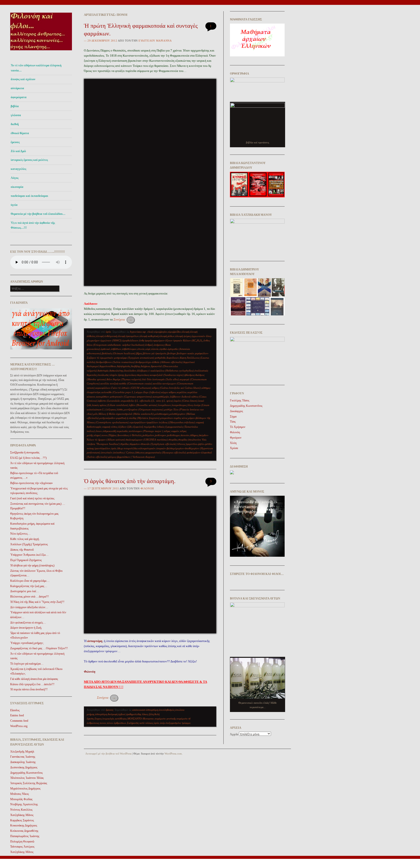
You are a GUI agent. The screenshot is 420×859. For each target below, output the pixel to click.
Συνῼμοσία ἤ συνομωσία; (25, 452)
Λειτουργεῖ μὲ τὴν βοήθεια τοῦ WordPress (108, 753)
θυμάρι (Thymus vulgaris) (127, 379)
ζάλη (151, 714)
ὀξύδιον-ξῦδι (125, 426)
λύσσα (120, 409)
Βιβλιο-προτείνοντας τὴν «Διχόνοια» (31, 483)
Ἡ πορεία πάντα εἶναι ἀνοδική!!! (29, 689)
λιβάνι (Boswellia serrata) (143, 405)
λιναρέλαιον (164, 405)
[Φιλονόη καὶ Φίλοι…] (41, 51)
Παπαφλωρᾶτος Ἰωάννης (24, 836)
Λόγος (14, 178)
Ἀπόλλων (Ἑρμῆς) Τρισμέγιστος (29, 544)
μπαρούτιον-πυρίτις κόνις (173, 417)
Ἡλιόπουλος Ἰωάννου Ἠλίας (27, 778)
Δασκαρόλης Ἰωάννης (23, 762)
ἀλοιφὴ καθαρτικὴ (149, 336)
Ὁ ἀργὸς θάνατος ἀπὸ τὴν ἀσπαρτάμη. (129, 481)
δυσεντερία (103, 370)
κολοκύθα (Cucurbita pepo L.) (118, 392)
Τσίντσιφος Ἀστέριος (22, 846)
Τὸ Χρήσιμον (237, 427)
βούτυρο (171, 353)
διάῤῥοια (145, 366)
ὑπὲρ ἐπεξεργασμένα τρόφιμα (175, 722)
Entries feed (17, 715)
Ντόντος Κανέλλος (21, 809)
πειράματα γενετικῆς (165, 718)
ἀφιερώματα (18, 97)
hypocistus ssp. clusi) (141, 331)
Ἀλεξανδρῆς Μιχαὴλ (22, 751)
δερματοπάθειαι (107, 366)
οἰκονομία (17, 187)
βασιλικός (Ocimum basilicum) (118, 353)
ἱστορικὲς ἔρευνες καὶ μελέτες (29, 160)
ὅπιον (99, 431)
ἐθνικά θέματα (20, 133)
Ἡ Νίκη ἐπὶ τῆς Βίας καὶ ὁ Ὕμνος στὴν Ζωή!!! (37, 602)
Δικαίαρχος (236, 411)
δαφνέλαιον (172, 357)
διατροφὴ (112, 714)
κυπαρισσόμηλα (161, 396)
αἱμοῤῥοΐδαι (174, 331)
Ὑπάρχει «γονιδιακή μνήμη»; (27, 643)
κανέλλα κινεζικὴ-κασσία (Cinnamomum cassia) (126, 383)
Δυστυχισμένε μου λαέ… (24, 591)
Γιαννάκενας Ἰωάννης (22, 756)
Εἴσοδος (15, 710)
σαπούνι (185, 435)
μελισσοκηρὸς (161, 413)
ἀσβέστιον (116, 348)
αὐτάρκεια (17, 88)
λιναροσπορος (179, 405)
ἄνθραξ (149, 344)
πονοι (104, 435)
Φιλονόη (147, 488)
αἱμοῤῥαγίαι (160, 331)
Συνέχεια (123, 319)
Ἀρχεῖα (234, 734)
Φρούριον (235, 437)
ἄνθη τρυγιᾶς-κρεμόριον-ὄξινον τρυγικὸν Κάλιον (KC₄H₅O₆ (171, 340)
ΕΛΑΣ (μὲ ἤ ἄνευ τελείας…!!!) (28, 458)
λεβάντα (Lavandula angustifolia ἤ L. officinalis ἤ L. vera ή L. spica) (135, 400)
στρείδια (124, 444)
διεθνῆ (15, 124)
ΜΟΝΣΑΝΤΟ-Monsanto (140, 718)
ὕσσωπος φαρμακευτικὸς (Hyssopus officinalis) (160, 452)
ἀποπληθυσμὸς (167, 709)
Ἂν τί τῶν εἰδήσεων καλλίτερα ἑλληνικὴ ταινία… (36, 68)
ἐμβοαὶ (121, 714)
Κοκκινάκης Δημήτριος (23, 825)
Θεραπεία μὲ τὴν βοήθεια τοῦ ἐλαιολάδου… (38, 214)
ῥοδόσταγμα (173, 435)
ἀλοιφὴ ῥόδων (167, 336)
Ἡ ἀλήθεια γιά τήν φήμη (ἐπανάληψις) (32, 565)
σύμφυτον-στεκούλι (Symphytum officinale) (153, 444)
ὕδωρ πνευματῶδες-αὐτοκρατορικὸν (136, 448)
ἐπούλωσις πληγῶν (107, 374)
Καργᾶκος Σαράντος (22, 820)
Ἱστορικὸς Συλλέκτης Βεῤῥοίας (28, 783)
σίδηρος (194, 435)
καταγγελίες (18, 169)
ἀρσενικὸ (105, 348)
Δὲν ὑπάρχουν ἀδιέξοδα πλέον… (29, 607)
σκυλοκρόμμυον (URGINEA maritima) (147, 439)
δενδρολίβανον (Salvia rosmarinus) (115, 362)
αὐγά (147, 348)
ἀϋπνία (155, 348)
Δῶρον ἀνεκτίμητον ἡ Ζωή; (26, 627)
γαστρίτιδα (160, 357)
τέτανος (181, 444)
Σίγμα (233, 416)
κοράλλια (182, 392)
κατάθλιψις (121, 718)
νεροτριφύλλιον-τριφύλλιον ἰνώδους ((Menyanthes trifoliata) (162, 422)
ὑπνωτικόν (106, 452)
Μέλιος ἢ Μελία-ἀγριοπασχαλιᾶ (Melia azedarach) (126, 413)
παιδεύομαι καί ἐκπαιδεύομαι (29, 196)
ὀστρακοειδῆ (109, 431)
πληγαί (97, 435)
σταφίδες (172, 439)
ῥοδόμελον (148, 435)
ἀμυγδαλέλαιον (130, 340)
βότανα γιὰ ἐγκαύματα (154, 353)
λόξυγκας (111, 409)
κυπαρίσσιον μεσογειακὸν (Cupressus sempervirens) (124, 396)
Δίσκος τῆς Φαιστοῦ (22, 549)
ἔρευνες (15, 142)
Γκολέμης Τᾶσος (239, 400)
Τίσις (233, 421)
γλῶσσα (16, 115)
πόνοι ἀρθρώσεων (116, 722)
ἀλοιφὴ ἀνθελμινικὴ (106, 336)
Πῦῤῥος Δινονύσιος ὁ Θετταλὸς (125, 435)
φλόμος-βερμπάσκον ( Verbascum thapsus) (131, 456)
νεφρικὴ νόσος (109, 426)
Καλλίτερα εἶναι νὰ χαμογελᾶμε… (30, 580)
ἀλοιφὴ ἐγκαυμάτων (128, 336)
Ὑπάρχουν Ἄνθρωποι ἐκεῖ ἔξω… (29, 554)
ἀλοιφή (185, 331)
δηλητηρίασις (123, 366)
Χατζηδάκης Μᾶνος (22, 815)
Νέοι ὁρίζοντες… (20, 533)
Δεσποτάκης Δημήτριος (23, 767)
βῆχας (139, 353)
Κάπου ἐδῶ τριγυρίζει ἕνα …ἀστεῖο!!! (32, 684)
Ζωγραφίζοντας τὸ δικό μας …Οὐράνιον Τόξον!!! (39, 648)
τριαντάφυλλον (102, 448)
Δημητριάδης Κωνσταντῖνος (26, 772)
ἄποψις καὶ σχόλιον (23, 79)
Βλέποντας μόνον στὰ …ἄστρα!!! (29, 596)
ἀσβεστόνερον (129, 348)
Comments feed (19, 720)
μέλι (95, 413)
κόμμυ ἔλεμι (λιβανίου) (148, 392)
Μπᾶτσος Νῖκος (19, 794)
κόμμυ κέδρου (168, 392)
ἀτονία (141, 348)
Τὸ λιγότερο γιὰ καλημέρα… (27, 663)
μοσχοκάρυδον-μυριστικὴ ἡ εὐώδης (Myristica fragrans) (129, 417)
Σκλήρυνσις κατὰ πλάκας (140, 722)
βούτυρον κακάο (185, 353)
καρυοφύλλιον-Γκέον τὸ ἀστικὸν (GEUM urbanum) (123, 387)
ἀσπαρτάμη (101, 714)
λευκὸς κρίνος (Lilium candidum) (110, 405)
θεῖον (109, 379)
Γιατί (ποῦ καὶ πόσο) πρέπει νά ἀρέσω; (32, 498)
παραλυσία (122, 431)
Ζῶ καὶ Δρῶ (18, 151)
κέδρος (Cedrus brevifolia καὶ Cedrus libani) (176, 387)
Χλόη (233, 443)
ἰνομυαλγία (108, 718)
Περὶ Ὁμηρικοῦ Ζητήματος (26, 560)
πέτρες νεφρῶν (171, 431)
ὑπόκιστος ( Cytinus (123, 452)
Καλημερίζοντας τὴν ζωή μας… (28, 586)
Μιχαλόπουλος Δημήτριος (25, 788)
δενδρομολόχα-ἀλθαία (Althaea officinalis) (159, 362)
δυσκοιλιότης (116, 370)
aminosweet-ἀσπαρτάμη (145, 709)
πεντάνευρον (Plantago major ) (146, 431)
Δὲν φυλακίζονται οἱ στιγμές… (28, 622)
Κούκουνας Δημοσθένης (24, 831)
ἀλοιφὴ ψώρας (183, 336)
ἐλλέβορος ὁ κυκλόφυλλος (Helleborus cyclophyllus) (165, 370)
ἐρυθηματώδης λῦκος (137, 714)
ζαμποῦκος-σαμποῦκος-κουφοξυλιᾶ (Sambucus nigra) (154, 374)
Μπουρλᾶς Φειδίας (21, 799)
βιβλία (15, 106)
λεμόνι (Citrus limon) (185, 400)
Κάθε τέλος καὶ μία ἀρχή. (25, 539)
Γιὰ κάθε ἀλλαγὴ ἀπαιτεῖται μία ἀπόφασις (34, 679)
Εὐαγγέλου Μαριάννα (155, 40)
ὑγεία (14, 205)
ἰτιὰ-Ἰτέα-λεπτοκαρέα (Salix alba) (160, 379)
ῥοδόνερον (160, 435)
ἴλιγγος (98, 718)
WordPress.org (18, 726)
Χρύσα (234, 448)
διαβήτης (135, 366)
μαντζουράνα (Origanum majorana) (143, 409)
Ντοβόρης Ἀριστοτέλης (24, 804)
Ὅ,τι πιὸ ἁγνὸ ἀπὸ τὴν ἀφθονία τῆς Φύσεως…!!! (33, 225)
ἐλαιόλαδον (130, 370)
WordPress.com (173, 753)
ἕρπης (121, 374)
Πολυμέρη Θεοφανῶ (22, 841)
